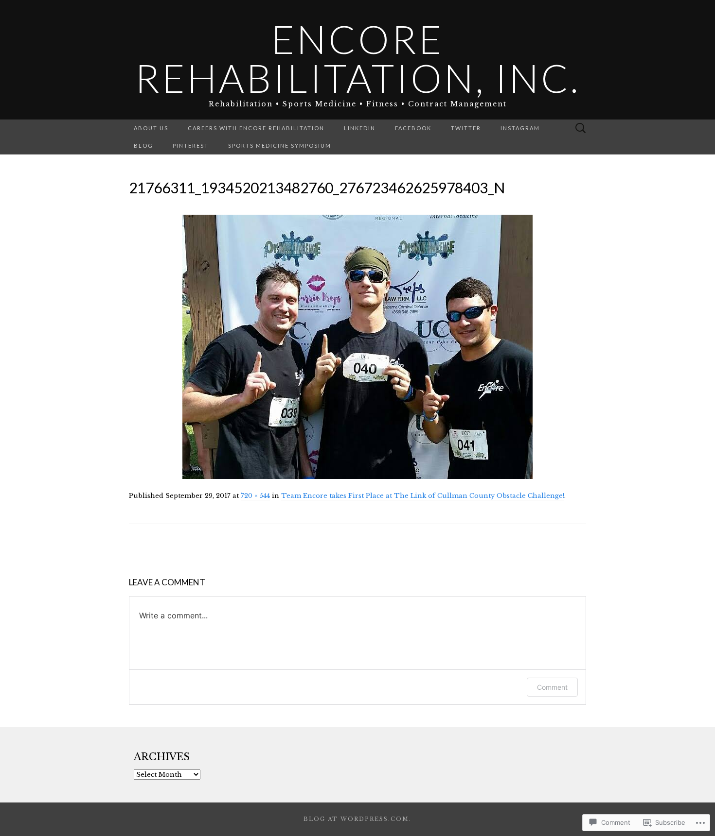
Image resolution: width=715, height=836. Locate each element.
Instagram (520, 128)
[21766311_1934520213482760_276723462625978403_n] (357, 346)
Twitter (466, 128)
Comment (552, 687)
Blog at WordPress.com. (357, 819)
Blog (143, 145)
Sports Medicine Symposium (279, 145)
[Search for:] (581, 128)
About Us (151, 128)
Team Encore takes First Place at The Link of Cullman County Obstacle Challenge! (422, 496)
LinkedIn (359, 128)
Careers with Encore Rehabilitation (256, 128)
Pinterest (191, 145)
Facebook (413, 128)
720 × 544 (255, 496)
